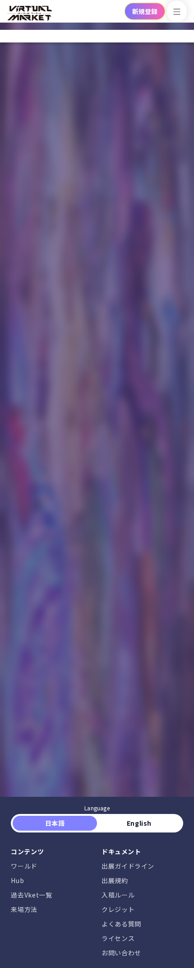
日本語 (54, 823)
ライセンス (118, 938)
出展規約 (115, 880)
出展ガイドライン (128, 865)
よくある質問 (121, 923)
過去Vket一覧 (31, 894)
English (139, 823)
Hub (17, 880)
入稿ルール (118, 894)
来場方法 (24, 909)
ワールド (24, 865)
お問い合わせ (121, 952)
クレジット (118, 909)
